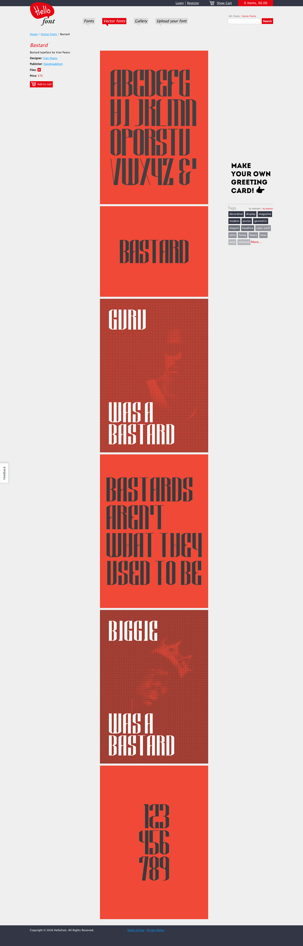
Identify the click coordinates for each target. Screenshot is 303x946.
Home (34, 34)
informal (243, 242)
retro (232, 235)
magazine (265, 214)
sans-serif (263, 228)
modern (234, 221)
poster (247, 221)
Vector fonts (114, 21)
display (250, 214)
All (230, 16)
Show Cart (224, 3)
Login (180, 3)
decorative (236, 214)
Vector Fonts (249, 16)
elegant (234, 228)
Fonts (89, 21)
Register (193, 3)
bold (232, 242)
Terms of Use (135, 930)
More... (256, 242)
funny (242, 235)
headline (247, 228)
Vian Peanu (50, 58)
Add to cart (44, 84)
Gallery (141, 21)
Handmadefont (53, 64)
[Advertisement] (250, 94)
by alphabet (255, 208)
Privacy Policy (155, 930)
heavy (253, 235)
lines (263, 235)
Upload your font (171, 21)
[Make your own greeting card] (250, 179)
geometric (260, 221)
